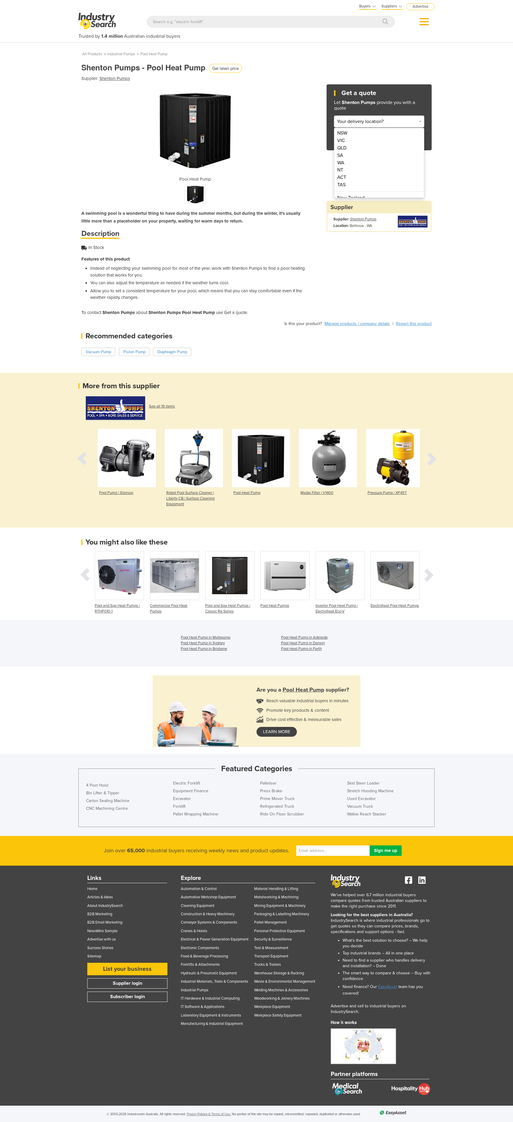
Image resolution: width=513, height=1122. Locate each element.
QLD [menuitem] (341, 148)
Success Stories (100, 948)
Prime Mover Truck (277, 798)
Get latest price (225, 68)
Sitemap (94, 956)
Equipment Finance (190, 790)
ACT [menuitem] (341, 177)
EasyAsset (387, 986)
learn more (276, 731)
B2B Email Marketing (104, 922)
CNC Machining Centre (107, 808)
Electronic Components (200, 948)
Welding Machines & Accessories (281, 990)
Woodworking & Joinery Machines (282, 998)
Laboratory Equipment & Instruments (211, 1015)
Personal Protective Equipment (279, 931)
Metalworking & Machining (276, 897)
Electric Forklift (186, 783)
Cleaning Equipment (197, 905)
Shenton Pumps (114, 78)
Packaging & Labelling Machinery (281, 914)
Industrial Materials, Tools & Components (214, 981)
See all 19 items (162, 406)
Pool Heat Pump (153, 54)
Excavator (182, 798)
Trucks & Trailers (267, 964)
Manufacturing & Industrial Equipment (212, 1023)
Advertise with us (101, 939)
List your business (127, 969)
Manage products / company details (357, 323)
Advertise (420, 6)
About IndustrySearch (105, 905)
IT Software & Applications (202, 1006)
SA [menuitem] (340, 155)
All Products (92, 54)
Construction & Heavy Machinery (208, 914)
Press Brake (271, 790)
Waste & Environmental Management (284, 981)
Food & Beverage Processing (204, 956)
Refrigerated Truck (277, 806)
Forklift (179, 806)
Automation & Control (199, 888)
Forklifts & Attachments (200, 964)
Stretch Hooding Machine (370, 790)
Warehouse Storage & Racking (279, 973)
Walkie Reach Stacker (366, 814)
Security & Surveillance (273, 939)
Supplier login (127, 983)
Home (92, 888)
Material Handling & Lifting (276, 888)
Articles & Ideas (100, 897)
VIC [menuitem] (341, 140)
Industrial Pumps (121, 54)
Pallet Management (270, 922)
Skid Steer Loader (363, 783)
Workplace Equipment (272, 1006)
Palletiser (268, 783)
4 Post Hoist (97, 785)
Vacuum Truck (360, 806)
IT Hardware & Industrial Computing (210, 998)
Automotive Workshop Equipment (208, 897)
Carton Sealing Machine (107, 800)
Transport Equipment (271, 956)
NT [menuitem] (340, 170)
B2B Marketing (99, 914)
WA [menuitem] (340, 163)
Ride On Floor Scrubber (282, 814)
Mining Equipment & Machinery (279, 905)
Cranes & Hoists (194, 931)
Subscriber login (127, 997)
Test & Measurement (271, 948)
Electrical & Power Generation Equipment (214, 939)
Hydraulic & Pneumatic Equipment (209, 973)
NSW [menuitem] (342, 133)
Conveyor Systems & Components (209, 922)
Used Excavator (361, 798)
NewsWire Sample (102, 931)
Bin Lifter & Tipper (102, 793)
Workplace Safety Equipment (278, 1015)
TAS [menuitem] (341, 185)
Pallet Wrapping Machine (195, 814)
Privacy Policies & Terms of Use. (209, 1114)
